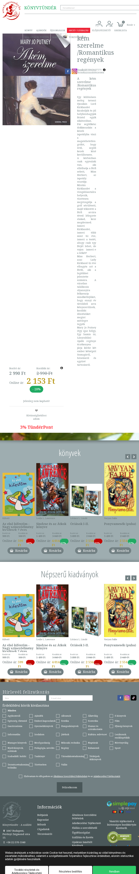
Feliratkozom (69, 787)
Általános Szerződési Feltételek (84, 816)
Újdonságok (57, 30)
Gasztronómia (15, 726)
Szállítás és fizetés (37, 37)
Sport (118, 747)
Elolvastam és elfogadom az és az (72, 776)
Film (117, 720)
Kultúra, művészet (97, 734)
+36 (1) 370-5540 (15, 842)
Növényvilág (121, 742)
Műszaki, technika (70, 742)
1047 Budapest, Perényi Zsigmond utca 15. (16, 834)
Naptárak (93, 742)
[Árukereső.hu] (119, 838)
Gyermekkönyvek (43, 726)
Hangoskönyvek (69, 726)
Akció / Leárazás (78, 30)
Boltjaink (42, 815)
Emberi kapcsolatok (44, 720)
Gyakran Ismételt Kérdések (82, 843)
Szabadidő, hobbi (17, 756)
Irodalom (39, 734)
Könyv (29, 30)
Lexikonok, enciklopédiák (122, 736)
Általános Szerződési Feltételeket (70, 776)
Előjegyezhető (101, 30)
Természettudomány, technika (18, 766)
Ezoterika (93, 720)
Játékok (65, 734)
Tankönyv (39, 756)
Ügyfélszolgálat (81, 832)
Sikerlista (120, 30)
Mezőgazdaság (42, 742)
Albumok (66, 715)
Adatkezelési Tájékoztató (86, 823)
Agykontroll (14, 715)
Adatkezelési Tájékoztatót (106, 776)
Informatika (14, 734)
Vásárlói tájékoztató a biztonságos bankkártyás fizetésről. (121, 825)
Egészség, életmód (17, 720)
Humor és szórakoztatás (95, 728)
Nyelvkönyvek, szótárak (16, 749)
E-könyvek (120, 715)
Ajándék (41, 30)
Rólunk (41, 824)
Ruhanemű (93, 747)
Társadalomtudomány (72, 756)
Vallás (64, 764)
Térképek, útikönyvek (95, 758)
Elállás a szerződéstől (84, 827)
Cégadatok (43, 829)
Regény (65, 747)
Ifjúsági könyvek (123, 726)
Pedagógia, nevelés (44, 747)
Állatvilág (93, 715)
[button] (127, 22)
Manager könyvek (17, 742)
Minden (12, 710)
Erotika (65, 720)
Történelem (40, 764)
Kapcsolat (58, 37)
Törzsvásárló (77, 37)
